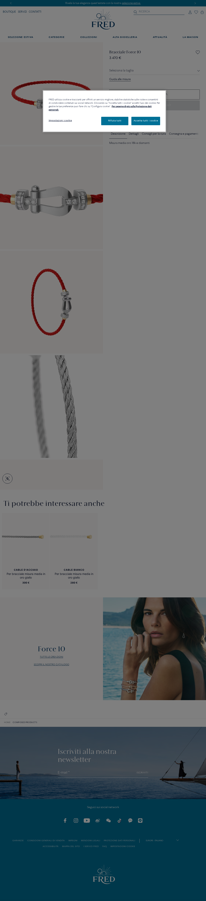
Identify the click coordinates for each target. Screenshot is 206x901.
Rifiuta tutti (115, 121)
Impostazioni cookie (60, 120)
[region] (104, 111)
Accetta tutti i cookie (146, 121)
